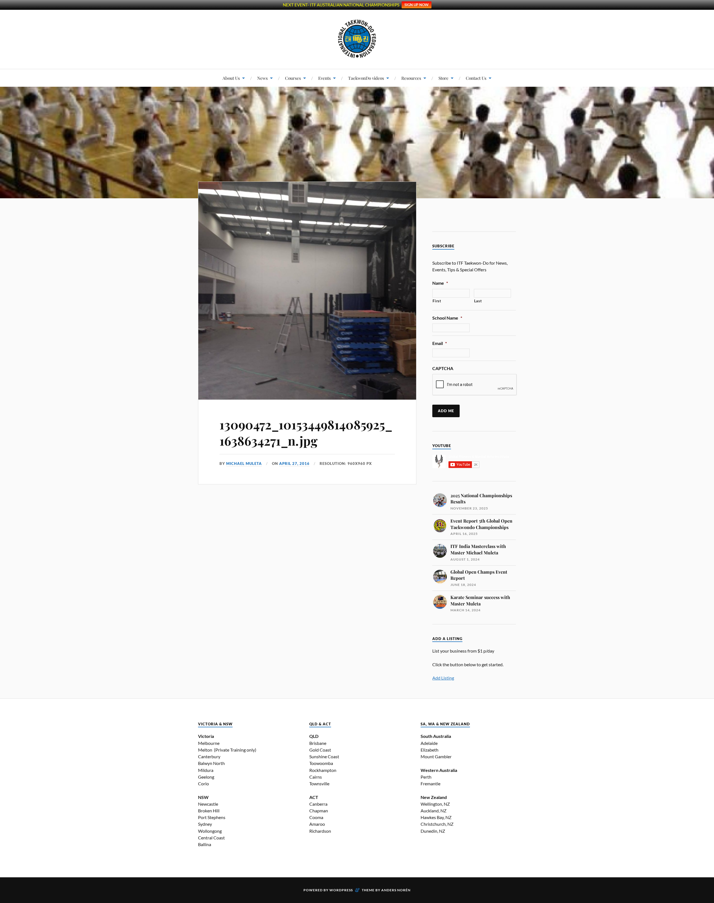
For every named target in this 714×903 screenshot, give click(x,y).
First (437, 301)
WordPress (341, 890)
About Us (231, 78)
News (262, 78)
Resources (411, 78)
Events (324, 78)
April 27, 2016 (294, 463)
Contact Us (476, 78)
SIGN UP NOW (416, 5)
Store (443, 78)
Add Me (446, 411)
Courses (293, 78)
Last (478, 301)
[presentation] (474, 385)
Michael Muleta (244, 463)
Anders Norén (396, 890)
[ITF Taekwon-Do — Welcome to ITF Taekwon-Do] (357, 39)
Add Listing (443, 677)
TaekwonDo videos (366, 78)
